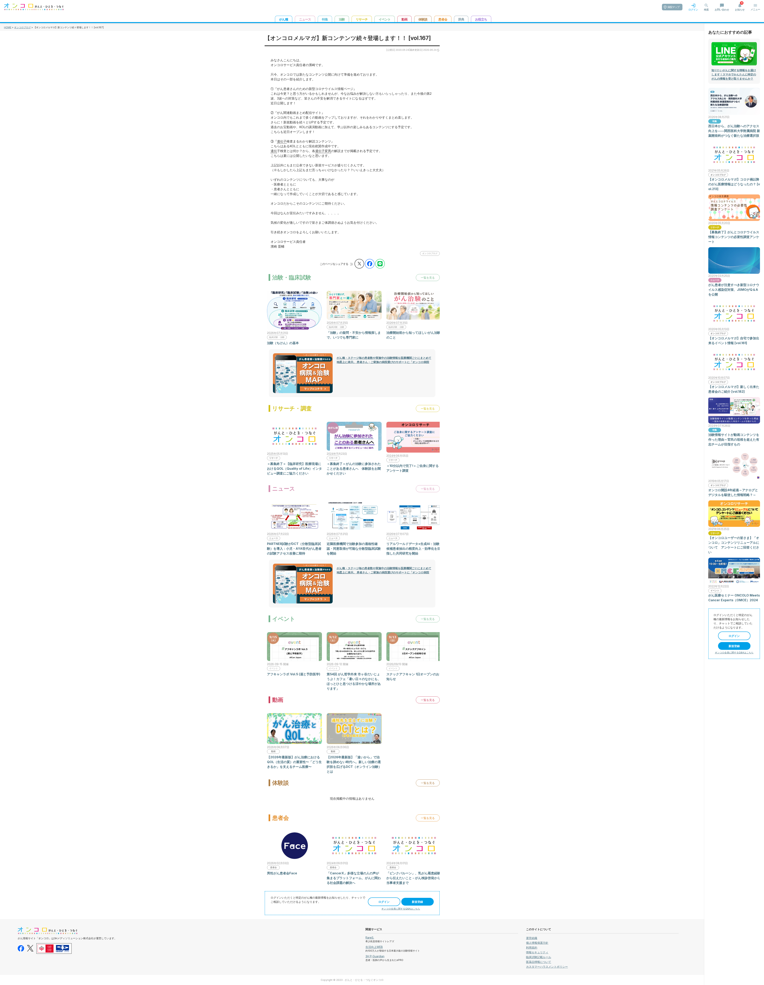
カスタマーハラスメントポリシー (547, 966)
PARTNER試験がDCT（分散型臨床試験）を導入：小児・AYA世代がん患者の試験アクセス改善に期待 (294, 548)
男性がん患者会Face (282, 873)
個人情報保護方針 (537, 942)
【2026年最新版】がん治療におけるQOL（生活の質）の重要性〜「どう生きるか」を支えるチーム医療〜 (294, 762)
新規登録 (417, 901)
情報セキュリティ (537, 952)
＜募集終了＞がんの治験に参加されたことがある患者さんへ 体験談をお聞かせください (354, 468)
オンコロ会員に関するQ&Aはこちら (400, 908)
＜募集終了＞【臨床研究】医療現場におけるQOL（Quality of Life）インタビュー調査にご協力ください (294, 468)
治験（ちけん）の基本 (283, 343)
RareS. (369, 937)
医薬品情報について (538, 962)
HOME (7, 27)
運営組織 (531, 938)
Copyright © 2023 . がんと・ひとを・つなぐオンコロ (352, 979)
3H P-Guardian (374, 956)
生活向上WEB (374, 947)
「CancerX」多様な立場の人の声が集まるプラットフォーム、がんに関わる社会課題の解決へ (354, 878)
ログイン (384, 901)
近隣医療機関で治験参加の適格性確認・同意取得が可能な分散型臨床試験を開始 (354, 548)
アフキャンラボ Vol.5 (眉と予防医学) (293, 674)
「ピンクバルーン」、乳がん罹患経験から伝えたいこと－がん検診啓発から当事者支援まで (413, 878)
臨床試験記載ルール (538, 957)
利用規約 (531, 947)
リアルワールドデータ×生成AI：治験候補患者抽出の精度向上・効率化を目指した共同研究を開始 (413, 548)
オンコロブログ (22, 27)
